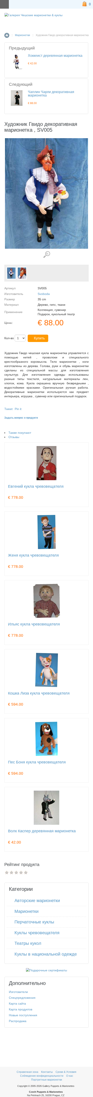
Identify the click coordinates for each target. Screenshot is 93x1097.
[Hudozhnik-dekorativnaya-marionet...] (11, 273)
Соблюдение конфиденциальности (41, 1075)
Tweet (8, 409)
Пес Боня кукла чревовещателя (37, 762)
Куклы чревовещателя (36, 932)
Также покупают (19, 432)
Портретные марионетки (46, 1079)
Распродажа (17, 1021)
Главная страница (6, 35)
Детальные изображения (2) (47, 255)
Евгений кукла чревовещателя (36, 486)
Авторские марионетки (37, 900)
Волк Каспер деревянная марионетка (42, 831)
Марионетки (22, 35)
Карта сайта (17, 1003)
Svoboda (44, 294)
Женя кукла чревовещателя (33, 555)
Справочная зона (27, 1071)
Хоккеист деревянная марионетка (55, 55)
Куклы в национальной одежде (45, 954)
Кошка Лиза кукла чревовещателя (39, 693)
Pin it (18, 409)
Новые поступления (23, 1015)
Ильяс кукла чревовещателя (34, 624)
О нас (69, 1075)
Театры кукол (27, 943)
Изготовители (18, 992)
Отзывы (13, 437)
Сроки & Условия (66, 1071)
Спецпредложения (22, 997)
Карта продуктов (20, 1009)
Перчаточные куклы (34, 922)
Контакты (47, 1071)
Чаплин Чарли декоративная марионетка (51, 93)
